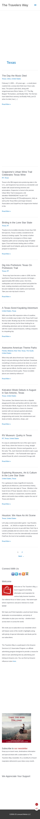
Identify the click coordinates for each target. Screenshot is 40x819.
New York (17, 351)
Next (21, 556)
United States (16, 79)
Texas (4, 79)
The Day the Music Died (14, 75)
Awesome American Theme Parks (19, 347)
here (14, 661)
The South (29, 351)
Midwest (10, 351)
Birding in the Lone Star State (17, 222)
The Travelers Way (15, 5)
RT (3, 178)
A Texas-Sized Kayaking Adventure (20, 308)
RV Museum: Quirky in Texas (17, 435)
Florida (4, 351)
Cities (9, 79)
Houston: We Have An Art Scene (19, 515)
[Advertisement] (20, 31)
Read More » (6, 104)
